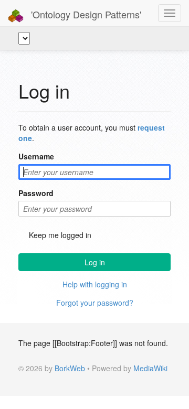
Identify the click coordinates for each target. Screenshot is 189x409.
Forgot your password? (94, 302)
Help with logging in (94, 284)
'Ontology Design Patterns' (84, 14)
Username (36, 156)
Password (36, 193)
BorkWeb (70, 368)
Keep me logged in (60, 235)
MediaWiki (150, 368)
